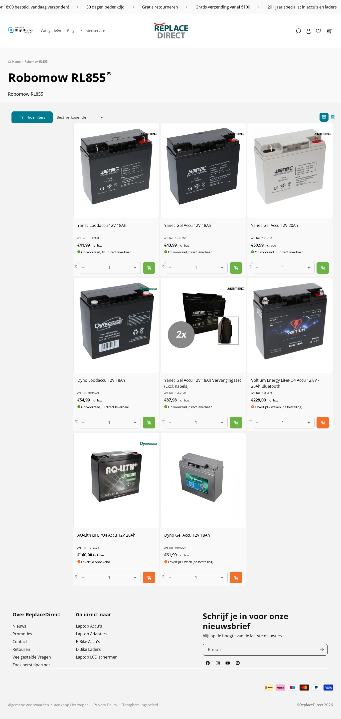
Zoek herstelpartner (31, 665)
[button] (299, 31)
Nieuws (19, 626)
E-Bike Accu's (88, 641)
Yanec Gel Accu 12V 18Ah (187, 225)
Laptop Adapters (91, 634)
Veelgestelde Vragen (31, 657)
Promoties (22, 634)
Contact (19, 641)
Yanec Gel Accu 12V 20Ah (274, 225)
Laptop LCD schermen (97, 657)
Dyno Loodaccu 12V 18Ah (101, 380)
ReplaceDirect (311, 704)
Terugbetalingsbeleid (140, 704)
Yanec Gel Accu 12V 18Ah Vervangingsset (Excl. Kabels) (202, 383)
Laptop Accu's (89, 626)
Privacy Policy (105, 704)
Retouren (21, 649)
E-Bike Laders (88, 649)
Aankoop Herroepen (71, 704)
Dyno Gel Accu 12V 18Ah (187, 535)
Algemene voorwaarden (28, 704)
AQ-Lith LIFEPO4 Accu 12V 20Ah (106, 535)
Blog (70, 30)
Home (16, 61)
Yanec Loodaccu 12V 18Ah (101, 225)
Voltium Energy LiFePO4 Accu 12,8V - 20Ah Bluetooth (285, 383)
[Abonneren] (321, 650)
